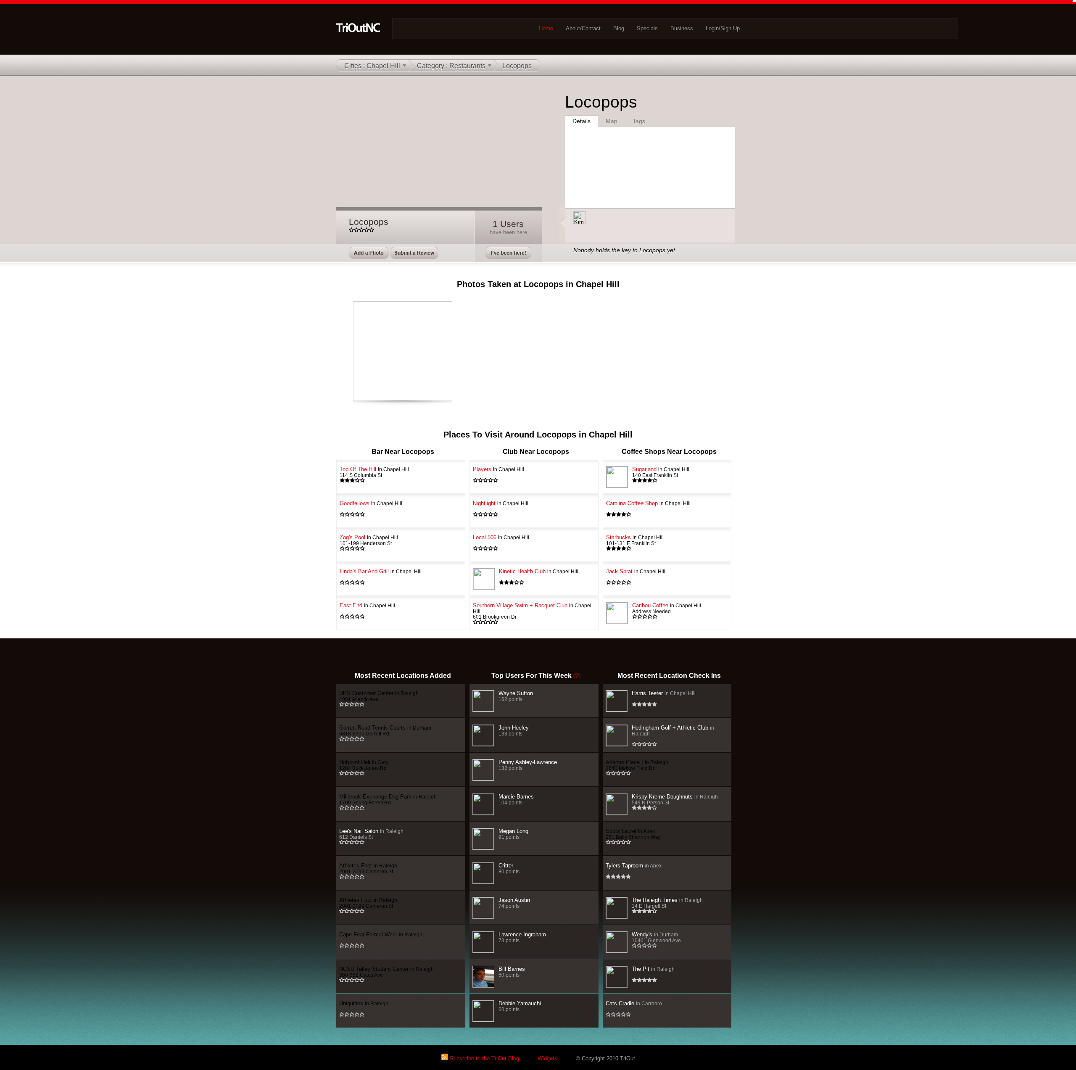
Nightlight (500, 503)
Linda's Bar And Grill (381, 571)
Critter (509, 868)
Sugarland (660, 472)
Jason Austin (514, 903)
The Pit (653, 969)
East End (367, 605)
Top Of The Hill (374, 472)
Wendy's (656, 937)
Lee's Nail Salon (371, 834)
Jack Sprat (635, 571)
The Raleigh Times (667, 903)
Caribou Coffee (666, 608)
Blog (618, 28)
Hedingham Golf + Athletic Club (673, 730)
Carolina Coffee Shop (648, 503)
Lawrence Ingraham (522, 937)
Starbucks (635, 540)
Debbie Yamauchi (519, 1006)
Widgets (547, 1058)
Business (681, 28)
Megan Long (513, 834)
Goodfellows (371, 503)
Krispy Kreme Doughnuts (675, 799)
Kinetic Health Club (538, 571)
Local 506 (501, 537)
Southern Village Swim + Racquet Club (532, 610)
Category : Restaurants (451, 65)
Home (546, 28)
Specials (647, 28)
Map (611, 121)
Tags (639, 121)
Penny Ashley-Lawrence (527, 765)
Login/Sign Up (723, 28)
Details (581, 121)
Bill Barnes (511, 972)
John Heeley (513, 730)
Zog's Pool (369, 540)
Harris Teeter (664, 693)
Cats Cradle (634, 1003)
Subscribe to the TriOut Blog (483, 1058)
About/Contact (583, 28)
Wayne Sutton (515, 696)
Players (498, 469)
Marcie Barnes (516, 799)
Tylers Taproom (634, 865)
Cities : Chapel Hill (372, 65)
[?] (576, 675)
